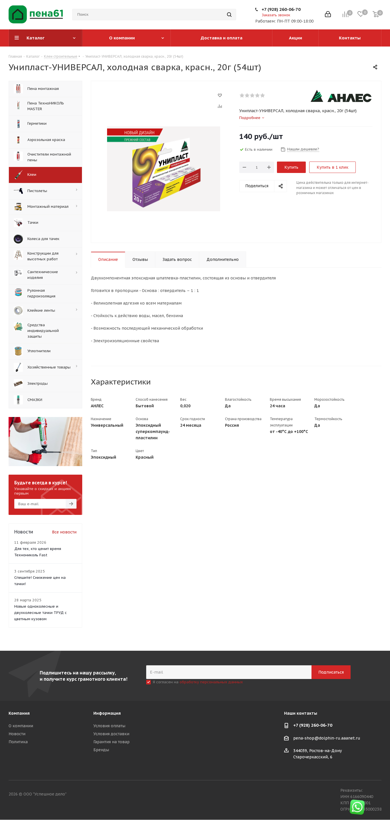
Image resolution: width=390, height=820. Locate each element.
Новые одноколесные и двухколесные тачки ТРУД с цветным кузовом (40, 612)
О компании (21, 725)
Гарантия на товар (111, 741)
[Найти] (229, 14)
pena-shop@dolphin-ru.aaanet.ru (326, 738)
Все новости (64, 532)
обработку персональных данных (211, 682)
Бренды (101, 749)
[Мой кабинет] (328, 14)
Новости (17, 733)
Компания (19, 713)
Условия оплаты (109, 725)
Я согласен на (198, 682)
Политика (18, 741)
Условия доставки (111, 733)
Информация (107, 713)
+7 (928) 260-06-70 (281, 9)
